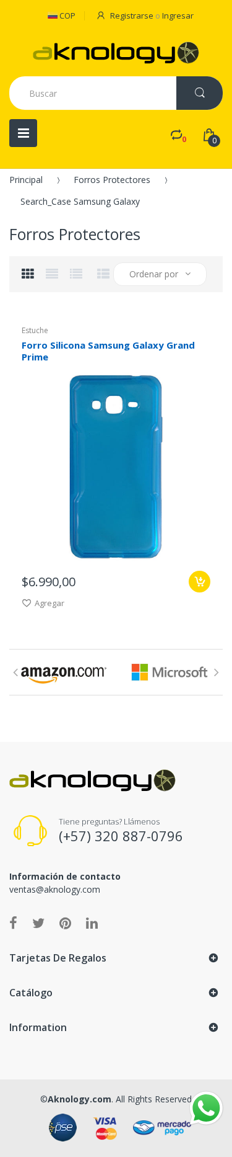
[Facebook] (13, 922)
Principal (26, 179)
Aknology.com (79, 1099)
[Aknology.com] (116, 53)
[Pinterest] (65, 922)
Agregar (49, 603)
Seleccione (199, 581)
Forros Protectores (112, 179)
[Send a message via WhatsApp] (206, 1108)
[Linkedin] (92, 922)
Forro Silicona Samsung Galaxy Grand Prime (108, 351)
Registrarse (131, 15)
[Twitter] (38, 922)
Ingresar (178, 15)
